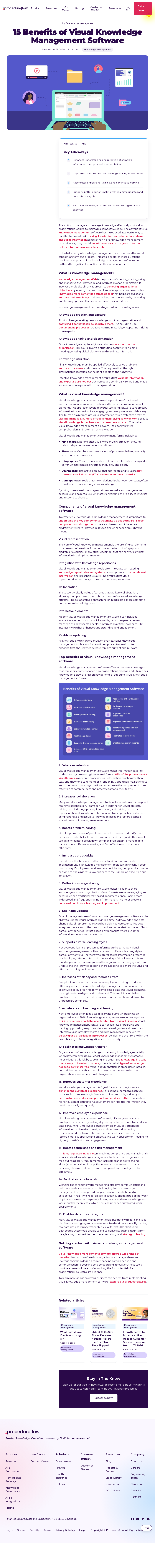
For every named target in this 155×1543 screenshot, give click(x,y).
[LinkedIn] (143, 1519)
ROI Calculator (114, 1490)
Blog (63, 23)
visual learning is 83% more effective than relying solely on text (98, 418)
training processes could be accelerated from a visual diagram (98, 1021)
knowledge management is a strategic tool (86, 293)
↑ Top (146, 1528)
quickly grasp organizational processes (83, 1035)
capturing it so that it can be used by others (86, 324)
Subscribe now (104, 1398)
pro (107, 903)
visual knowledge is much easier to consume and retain (93, 422)
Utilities (60, 1484)
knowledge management (97, 49)
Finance (60, 1467)
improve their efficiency (74, 297)
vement (114, 903)
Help (82, 1530)
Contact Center (39, 1461)
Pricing (79, 8)
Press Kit (136, 1490)
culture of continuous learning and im (82, 903)
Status (21, 1530)
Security (34, 1530)
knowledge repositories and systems (82, 572)
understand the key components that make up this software (97, 520)
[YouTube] (137, 1519)
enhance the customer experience (80, 1090)
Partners (136, 1496)
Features (10, 1461)
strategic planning (134, 1234)
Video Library (114, 1477)
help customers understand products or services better (94, 1098)
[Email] (148, 1519)
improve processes (71, 368)
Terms (47, 1530)
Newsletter (112, 1484)
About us (136, 1461)
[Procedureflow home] (15, 8)
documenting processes (74, 327)
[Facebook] (132, 1519)
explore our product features (128, 1281)
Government (63, 1461)
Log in (127, 8)
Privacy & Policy (65, 1530)
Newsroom (137, 1484)
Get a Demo (141, 8)
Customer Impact (96, 8)
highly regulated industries (78, 1153)
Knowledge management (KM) (78, 279)
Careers (135, 1467)
